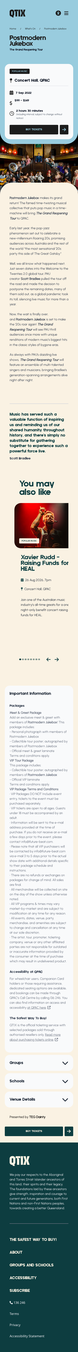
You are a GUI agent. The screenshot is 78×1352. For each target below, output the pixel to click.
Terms (14, 1314)
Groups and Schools (32, 1265)
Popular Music (19, 71)
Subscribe (20, 1290)
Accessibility (23, 1278)
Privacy (15, 1325)
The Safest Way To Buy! (33, 1239)
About (16, 1252)
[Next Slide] (57, 659)
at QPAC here (36, 1007)
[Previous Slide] (48, 659)
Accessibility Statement (27, 1336)
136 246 (55, 998)
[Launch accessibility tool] (58, 14)
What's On (30, 28)
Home (13, 28)
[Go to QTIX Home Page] (17, 13)
